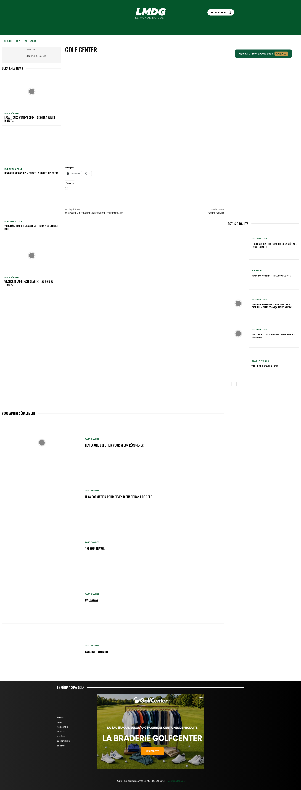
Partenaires (30, 40)
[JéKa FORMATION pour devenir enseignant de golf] (42, 494)
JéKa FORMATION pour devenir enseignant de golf (118, 496)
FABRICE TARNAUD (216, 213)
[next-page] (235, 384)
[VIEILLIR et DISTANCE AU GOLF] (238, 364)
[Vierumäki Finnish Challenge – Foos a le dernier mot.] (31, 200)
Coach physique (260, 361)
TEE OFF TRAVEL (95, 548)
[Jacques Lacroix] (21, 56)
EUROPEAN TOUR (13, 169)
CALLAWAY (91, 600)
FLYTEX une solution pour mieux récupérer (114, 445)
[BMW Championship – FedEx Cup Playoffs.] (238, 273)
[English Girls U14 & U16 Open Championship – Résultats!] (238, 334)
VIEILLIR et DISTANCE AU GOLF (264, 366)
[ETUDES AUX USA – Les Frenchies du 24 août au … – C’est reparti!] (238, 243)
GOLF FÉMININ (11, 113)
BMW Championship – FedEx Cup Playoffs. (271, 275)
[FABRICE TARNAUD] (42, 649)
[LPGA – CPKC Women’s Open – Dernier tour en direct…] (31, 91)
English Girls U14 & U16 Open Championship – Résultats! (273, 336)
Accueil (8, 40)
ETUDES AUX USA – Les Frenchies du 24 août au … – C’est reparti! (274, 245)
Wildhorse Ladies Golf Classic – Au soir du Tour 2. (28, 283)
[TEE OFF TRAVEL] (42, 546)
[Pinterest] (155, 60)
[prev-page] (230, 384)
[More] (170, 60)
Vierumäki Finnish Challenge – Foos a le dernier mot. (31, 227)
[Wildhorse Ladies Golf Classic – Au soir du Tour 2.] (31, 256)
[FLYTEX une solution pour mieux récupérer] (42, 443)
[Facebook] (141, 60)
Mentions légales (176, 781)
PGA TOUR (256, 270)
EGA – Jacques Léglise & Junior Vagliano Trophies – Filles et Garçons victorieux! (271, 306)
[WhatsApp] (162, 60)
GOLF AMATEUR (259, 239)
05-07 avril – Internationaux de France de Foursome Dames (94, 213)
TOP (18, 40)
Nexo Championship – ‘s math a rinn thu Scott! (31, 173)
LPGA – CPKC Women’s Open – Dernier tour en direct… (29, 119)
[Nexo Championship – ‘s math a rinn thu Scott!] (31, 147)
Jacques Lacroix (38, 55)
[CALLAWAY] (42, 598)
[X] (148, 60)
